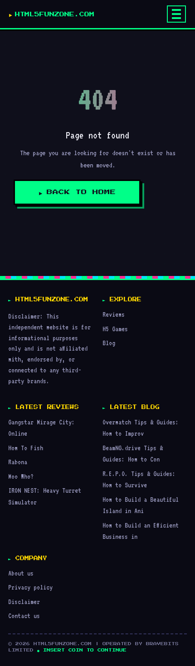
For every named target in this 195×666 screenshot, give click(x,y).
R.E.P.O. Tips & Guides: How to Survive (139, 479)
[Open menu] (176, 14)
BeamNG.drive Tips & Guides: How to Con (132, 453)
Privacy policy (30, 587)
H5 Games (115, 329)
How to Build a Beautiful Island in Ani (140, 505)
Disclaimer (24, 601)
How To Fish (25, 448)
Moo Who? (21, 476)
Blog (108, 343)
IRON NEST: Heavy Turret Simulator (44, 496)
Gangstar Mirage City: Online (41, 428)
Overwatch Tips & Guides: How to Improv (140, 428)
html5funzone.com (54, 14)
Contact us (24, 615)
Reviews (113, 314)
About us (21, 573)
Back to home (81, 192)
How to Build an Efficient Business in (140, 531)
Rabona (17, 462)
